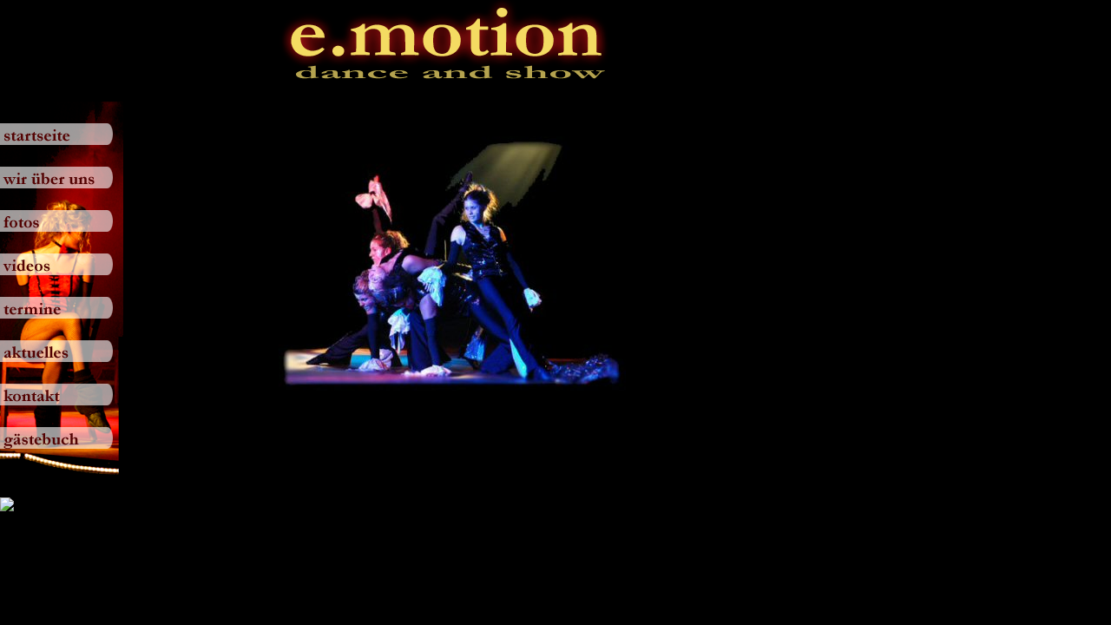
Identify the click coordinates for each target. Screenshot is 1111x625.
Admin (19, 7)
